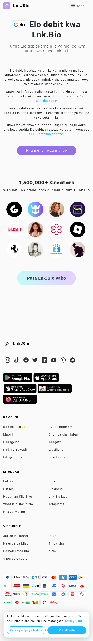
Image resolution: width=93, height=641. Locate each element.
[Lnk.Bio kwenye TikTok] (17, 361)
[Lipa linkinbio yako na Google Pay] (26, 578)
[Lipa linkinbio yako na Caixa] (73, 587)
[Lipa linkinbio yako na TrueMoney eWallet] (35, 604)
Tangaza (55, 442)
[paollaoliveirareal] (35, 229)
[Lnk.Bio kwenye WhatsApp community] (64, 361)
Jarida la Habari (15, 536)
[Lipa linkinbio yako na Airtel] (17, 604)
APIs (52, 551)
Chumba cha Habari (64, 434)
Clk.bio (8, 489)
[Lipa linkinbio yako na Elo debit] (35, 587)
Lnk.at (8, 481)
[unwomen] (56, 249)
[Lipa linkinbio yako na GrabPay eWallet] (35, 595)
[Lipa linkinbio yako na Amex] (73, 578)
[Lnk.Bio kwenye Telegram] (72, 361)
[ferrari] (14, 249)
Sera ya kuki (74, 621)
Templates (56, 504)
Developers (57, 457)
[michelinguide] (56, 229)
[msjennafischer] (56, 209)
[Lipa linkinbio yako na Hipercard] (17, 587)
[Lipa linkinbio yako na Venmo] (63, 578)
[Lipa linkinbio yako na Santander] (82, 587)
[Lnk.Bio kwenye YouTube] (54, 361)
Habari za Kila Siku (17, 496)
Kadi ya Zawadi (15, 449)
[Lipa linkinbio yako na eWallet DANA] (63, 595)
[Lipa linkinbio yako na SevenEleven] (26, 595)
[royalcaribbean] (35, 209)
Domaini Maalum (16, 551)
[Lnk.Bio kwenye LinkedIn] (45, 361)
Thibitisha (56, 543)
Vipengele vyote (15, 558)
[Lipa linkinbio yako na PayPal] (8, 578)
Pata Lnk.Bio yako (46, 278)
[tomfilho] (77, 249)
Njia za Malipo (14, 511)
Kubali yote (67, 630)
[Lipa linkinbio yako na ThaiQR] (45, 604)
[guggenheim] (14, 209)
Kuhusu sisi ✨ (14, 427)
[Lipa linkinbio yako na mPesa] (8, 604)
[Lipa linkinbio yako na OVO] (82, 595)
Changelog (11, 442)
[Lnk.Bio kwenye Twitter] (36, 361)
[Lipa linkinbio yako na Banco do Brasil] (54, 587)
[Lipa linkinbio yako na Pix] (8, 587)
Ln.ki (52, 481)
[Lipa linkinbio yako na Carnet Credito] (8, 595)
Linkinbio (56, 489)
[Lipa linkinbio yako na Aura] (26, 587)
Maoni (8, 434)
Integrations (12, 457)
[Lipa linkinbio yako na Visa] (45, 578)
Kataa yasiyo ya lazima (26, 630)
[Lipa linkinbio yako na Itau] (45, 587)
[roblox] (77, 229)
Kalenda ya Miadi (16, 543)
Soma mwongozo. (50, 134)
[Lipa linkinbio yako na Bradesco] (63, 587)
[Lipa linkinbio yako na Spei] (17, 595)
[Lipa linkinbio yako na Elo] (82, 578)
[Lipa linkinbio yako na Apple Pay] (17, 578)
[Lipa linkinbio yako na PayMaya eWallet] (45, 595)
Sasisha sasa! (46, 101)
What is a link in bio (18, 504)
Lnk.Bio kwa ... (60, 496)
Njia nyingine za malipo (46, 150)
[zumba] (77, 209)
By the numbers (61, 427)
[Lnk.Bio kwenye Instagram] (8, 361)
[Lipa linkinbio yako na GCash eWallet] (54, 595)
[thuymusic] (35, 249)
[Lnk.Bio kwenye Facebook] (26, 361)
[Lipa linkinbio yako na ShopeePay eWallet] (54, 604)
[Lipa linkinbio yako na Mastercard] (54, 578)
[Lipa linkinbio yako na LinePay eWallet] (26, 604)
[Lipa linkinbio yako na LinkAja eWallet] (73, 595)
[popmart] (14, 229)
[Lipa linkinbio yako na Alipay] (35, 578)
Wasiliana (56, 449)
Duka (52, 536)
